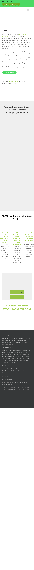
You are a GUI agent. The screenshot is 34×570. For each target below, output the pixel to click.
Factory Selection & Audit (10, 354)
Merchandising (7, 384)
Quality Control (7, 356)
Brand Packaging (13, 360)
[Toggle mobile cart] (28, 10)
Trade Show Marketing (9, 362)
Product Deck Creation (20, 350)
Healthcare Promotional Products (13, 338)
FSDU (4, 360)
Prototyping (24, 352)
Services (5, 347)
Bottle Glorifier (24, 360)
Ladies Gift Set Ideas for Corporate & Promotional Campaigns (29, 236)
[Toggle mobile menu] (31, 10)
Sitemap (13, 389)
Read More (9, 72)
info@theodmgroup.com (8, 1)
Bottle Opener (13, 81)
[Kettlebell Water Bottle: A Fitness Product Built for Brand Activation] (5, 228)
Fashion (4, 371)
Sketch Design (7, 350)
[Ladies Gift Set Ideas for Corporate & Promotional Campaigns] (29, 228)
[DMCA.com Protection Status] (17, 393)
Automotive (6, 369)
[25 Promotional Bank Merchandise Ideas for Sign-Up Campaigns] (17, 228)
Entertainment (21, 369)
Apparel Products (14, 342)
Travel (25, 371)
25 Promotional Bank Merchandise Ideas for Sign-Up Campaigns (17, 238)
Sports (15, 371)
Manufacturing (24, 354)
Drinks (13, 369)
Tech (19, 371)
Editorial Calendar (8, 379)
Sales (16, 382)
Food (10, 371)
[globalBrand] (17, 314)
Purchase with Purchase (21, 358)
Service (4, 373)
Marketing (22, 382)
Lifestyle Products (15, 340)
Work (11, 347)
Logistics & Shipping (19, 356)
